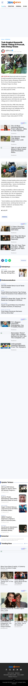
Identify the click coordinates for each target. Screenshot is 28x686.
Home (2, 39)
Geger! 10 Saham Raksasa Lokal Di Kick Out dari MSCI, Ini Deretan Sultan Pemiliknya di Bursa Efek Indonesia (9, 508)
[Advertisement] (14, 22)
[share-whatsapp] (9, 260)
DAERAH (4, 525)
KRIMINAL (18, 6)
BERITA (4, 495)
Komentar (23, 260)
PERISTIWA (11, 6)
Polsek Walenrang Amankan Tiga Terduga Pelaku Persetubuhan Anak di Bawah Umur (14, 293)
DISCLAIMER (20, 675)
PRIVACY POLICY (12, 676)
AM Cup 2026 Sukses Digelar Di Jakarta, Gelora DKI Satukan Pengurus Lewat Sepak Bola (8, 488)
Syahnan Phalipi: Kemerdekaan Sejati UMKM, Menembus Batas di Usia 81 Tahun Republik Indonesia (9, 498)
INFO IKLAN (11, 673)
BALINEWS (4, 505)
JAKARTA (4, 485)
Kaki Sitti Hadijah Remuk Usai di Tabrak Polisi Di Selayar (12, 286)
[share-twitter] (6, 260)
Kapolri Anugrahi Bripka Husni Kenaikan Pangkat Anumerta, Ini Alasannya (13, 305)
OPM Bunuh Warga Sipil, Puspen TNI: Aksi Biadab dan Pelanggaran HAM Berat (13, 299)
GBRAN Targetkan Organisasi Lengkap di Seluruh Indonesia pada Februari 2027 (8, 518)
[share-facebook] (2, 260)
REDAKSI (17, 673)
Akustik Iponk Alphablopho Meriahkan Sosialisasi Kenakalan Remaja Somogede (9, 528)
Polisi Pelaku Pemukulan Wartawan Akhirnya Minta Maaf (11, 312)
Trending (3, 6)
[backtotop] (14, 680)
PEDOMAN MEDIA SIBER (10, 675)
